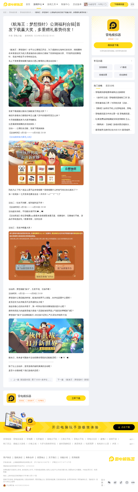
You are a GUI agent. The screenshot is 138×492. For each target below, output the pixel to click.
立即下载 (76, 398)
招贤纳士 (41, 458)
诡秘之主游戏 (19, 444)
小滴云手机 (65, 439)
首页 (28, 4)
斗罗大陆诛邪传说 (48, 444)
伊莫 (114, 444)
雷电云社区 (92, 439)
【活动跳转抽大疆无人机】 (20, 137)
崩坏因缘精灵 (65, 444)
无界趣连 (40, 439)
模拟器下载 (113, 45)
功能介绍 (64, 457)
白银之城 (32, 444)
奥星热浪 (78, 444)
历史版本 (77, 4)
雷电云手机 (79, 439)
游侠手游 (113, 439)
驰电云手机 (52, 439)
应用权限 (76, 457)
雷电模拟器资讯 (25, 12)
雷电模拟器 (13, 12)
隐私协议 (18, 458)
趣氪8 (102, 439)
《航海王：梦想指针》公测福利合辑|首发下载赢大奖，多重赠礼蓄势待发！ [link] (61, 12)
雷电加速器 (18, 439)
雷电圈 (30, 439)
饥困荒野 (90, 444)
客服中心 (65, 4)
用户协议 (7, 458)
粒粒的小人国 (103, 444)
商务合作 (30, 458)
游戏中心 (37, 4)
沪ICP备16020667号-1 (42, 462)
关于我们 (52, 458)
